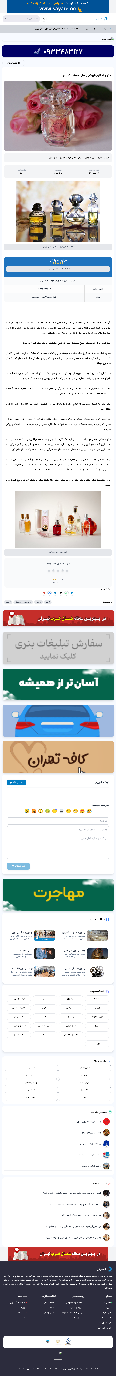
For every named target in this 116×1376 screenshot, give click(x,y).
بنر (24, 1317)
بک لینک (21, 1312)
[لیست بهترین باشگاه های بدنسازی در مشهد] (31, 971)
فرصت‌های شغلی (104, 1322)
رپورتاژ (23, 1307)
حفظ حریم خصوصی (74, 1302)
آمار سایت (107, 1312)
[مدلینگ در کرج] (31, 953)
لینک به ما (106, 1317)
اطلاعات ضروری (91, 29)
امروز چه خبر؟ (48, 1312)
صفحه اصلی (49, 1302)
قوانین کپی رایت (104, 1328)
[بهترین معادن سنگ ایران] (84, 935)
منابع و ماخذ (77, 1317)
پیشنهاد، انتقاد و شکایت (72, 1312)
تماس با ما (106, 1302)
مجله (52, 1307)
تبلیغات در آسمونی (17, 1302)
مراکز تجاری (74, 29)
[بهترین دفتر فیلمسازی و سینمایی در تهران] (84, 971)
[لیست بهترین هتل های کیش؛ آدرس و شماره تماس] (84, 953)
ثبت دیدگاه (18, 782)
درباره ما (107, 1307)
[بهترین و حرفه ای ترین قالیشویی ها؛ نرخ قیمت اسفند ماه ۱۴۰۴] (31, 935)
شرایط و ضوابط (76, 1307)
